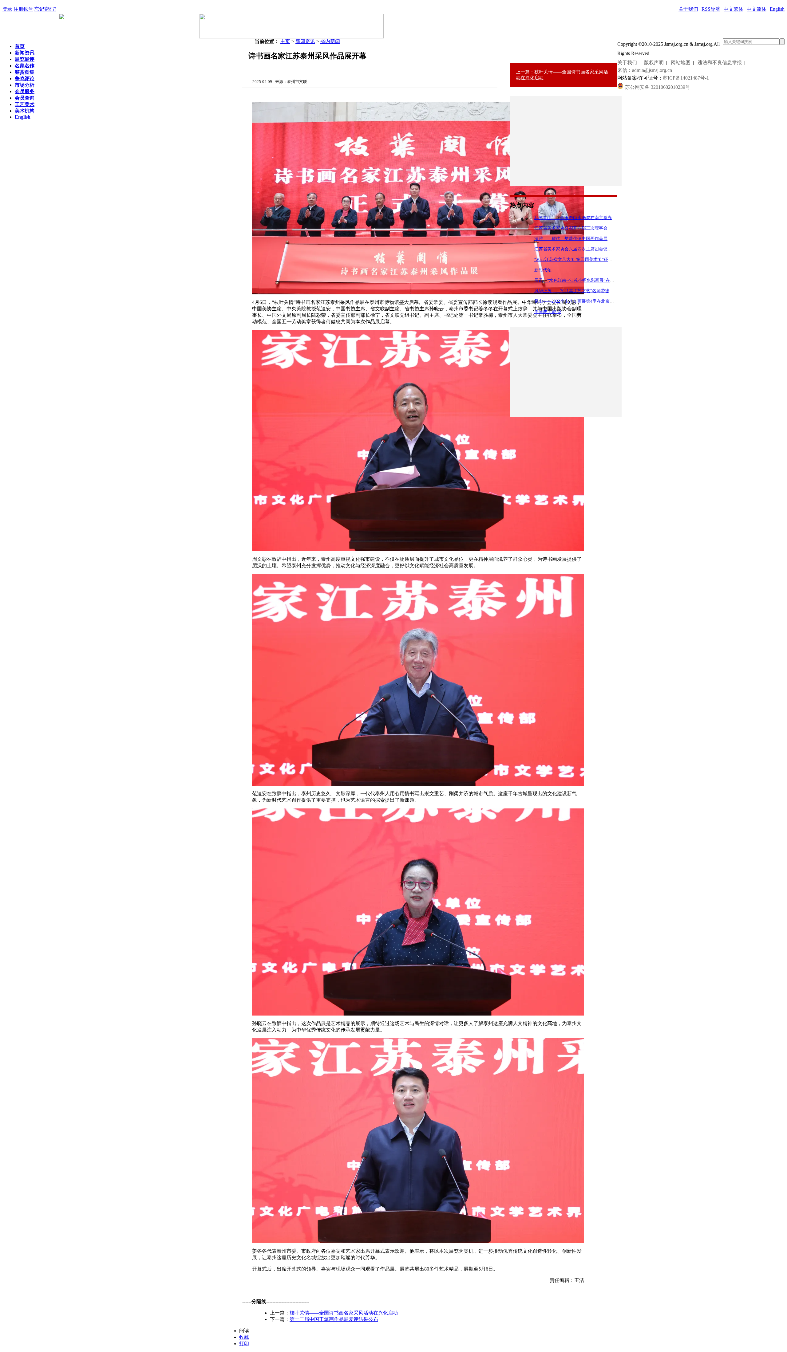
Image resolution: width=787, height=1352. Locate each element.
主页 (285, 41)
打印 (244, 1343)
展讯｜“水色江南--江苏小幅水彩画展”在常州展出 (580, 280)
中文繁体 (733, 9)
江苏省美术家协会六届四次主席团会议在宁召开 (579, 249)
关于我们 (688, 9)
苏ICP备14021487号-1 (686, 78)
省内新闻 (330, 41)
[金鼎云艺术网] (291, 36)
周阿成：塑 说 (547, 311)
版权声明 (654, 62)
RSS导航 (711, 9)
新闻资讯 (305, 41)
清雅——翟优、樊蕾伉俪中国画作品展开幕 (575, 238)
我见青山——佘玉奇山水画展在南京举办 (573, 217)
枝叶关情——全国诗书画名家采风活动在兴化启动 (344, 1312)
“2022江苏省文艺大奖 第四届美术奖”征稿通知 (577, 259)
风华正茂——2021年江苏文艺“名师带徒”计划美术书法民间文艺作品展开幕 (605, 291)
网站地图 (680, 62)
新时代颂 (543, 270)
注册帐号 (23, 9)
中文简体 (756, 9)
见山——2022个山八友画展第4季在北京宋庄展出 (580, 301)
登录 (7, 9)
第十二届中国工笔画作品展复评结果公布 (334, 1319)
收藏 (244, 1337)
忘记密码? (45, 9)
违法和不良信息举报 (720, 62)
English (777, 9)
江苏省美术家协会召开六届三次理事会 (570, 228)
